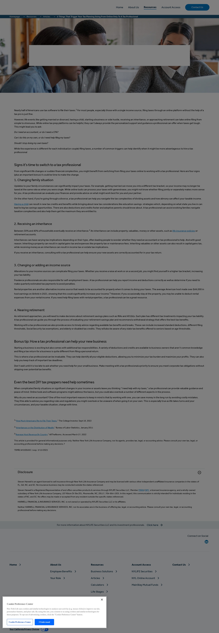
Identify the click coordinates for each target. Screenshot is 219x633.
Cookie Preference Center (20, 622)
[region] (54, 612)
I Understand (44, 622)
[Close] (102, 599)
